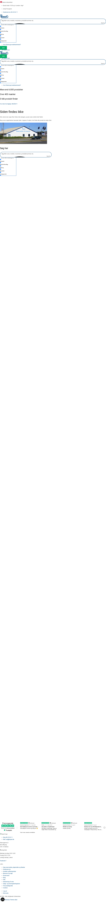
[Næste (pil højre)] (103, 451)
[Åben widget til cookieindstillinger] (3, 899)
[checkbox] (8, 27)
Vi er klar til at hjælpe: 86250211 (8, 104)
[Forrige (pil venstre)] (2, 451)
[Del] (101, 1)
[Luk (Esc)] (104, 1)
